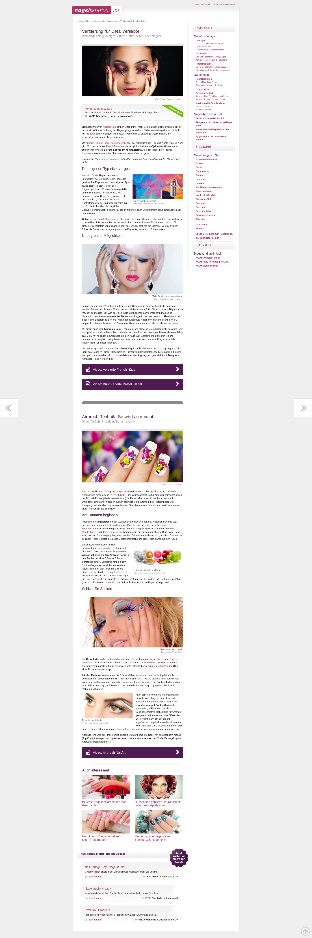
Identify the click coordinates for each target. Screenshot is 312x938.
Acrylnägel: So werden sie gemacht (211, 60)
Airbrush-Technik (204, 93)
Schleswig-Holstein (205, 215)
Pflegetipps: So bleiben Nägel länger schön (214, 124)
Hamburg (200, 179)
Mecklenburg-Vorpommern (209, 187)
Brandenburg (202, 171)
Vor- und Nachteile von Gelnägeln (210, 43)
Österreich (201, 224)
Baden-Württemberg (206, 159)
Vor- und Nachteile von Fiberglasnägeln (213, 67)
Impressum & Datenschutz (224, 4)
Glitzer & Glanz (202, 106)
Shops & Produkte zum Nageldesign (214, 234)
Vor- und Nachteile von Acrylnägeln (211, 57)
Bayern (199, 163)
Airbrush (90, 143)
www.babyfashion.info (207, 266)
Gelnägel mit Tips (203, 47)
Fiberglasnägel (203, 64)
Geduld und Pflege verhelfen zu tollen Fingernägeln (102, 838)
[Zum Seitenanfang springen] (305, 931)
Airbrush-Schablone (158, 666)
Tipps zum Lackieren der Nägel (209, 85)
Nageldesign (112, 21)
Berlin (199, 167)
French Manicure (115, 146)
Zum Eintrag (95, 876)
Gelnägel (200, 40)
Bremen (200, 175)
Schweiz (200, 228)
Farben (107, 185)
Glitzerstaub (109, 219)
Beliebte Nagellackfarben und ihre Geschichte (104, 803)
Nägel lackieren (204, 79)
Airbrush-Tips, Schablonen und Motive (212, 96)
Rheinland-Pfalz (204, 199)
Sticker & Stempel (203, 109)
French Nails (202, 89)
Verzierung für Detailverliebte (211, 103)
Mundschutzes (89, 532)
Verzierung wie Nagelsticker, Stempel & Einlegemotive (153, 838)
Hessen (200, 183)
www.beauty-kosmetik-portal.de (212, 262)
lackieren (90, 133)
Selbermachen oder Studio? (210, 118)
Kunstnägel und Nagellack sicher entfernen (213, 131)
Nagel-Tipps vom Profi (208, 114)
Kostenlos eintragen (202, 4)
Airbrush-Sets (118, 495)
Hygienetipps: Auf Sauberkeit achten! (211, 138)
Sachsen (200, 207)
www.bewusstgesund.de (208, 258)
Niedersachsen (203, 191)
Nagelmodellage (204, 36)
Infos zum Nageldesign (207, 238)
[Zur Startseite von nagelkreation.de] (97, 14)
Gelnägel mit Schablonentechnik (210, 50)
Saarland (200, 203)
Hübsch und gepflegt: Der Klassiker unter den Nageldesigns (157, 803)
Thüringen (201, 219)
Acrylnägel (201, 53)
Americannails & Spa (98, 108)
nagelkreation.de (98, 21)
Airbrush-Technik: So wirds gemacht (212, 99)
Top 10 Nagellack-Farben (207, 82)
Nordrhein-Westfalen (206, 195)
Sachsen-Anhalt (204, 211)
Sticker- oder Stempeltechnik (111, 143)
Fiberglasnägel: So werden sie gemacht (213, 70)
